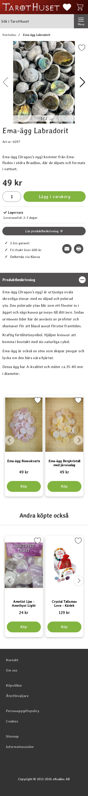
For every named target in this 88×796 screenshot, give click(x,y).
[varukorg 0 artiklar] (81, 7)
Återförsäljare (17, 696)
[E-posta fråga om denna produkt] (67, 248)
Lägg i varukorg (55, 196)
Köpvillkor (14, 685)
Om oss (11, 670)
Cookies (12, 721)
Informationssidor (20, 747)
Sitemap (12, 736)
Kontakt (12, 660)
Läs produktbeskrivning (41, 231)
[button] (82, 82)
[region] (44, 280)
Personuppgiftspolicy (22, 711)
